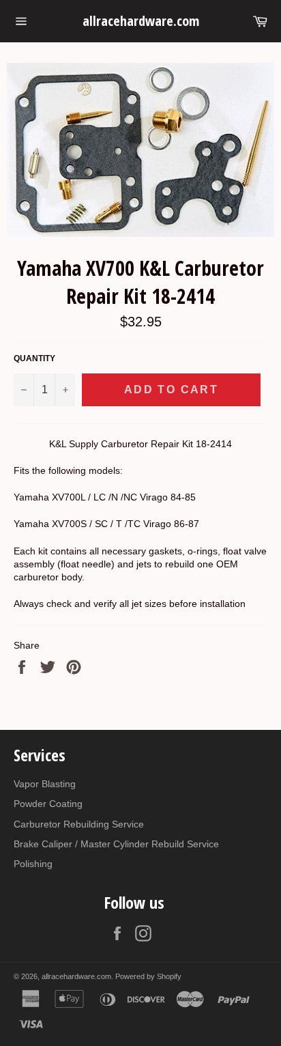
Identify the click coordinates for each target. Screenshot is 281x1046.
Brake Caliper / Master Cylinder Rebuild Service (116, 843)
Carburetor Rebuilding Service (79, 824)
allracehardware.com (141, 21)
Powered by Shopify (148, 976)
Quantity (34, 358)
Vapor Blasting (45, 783)
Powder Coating (48, 803)
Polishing (33, 863)
